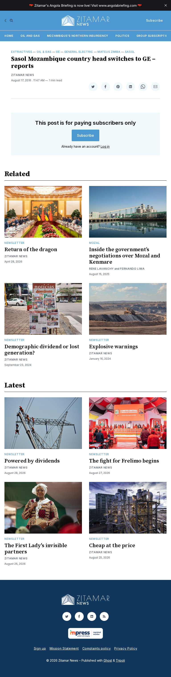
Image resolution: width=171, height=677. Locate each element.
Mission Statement (64, 648)
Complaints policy (96, 648)
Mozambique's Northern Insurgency (77, 35)
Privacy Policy (125, 648)
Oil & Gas (44, 51)
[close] (165, 5)
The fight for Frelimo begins (124, 461)
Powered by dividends (32, 461)
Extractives (21, 51)
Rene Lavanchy (101, 268)
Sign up (40, 648)
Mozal (94, 243)
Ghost (108, 660)
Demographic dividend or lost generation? (41, 349)
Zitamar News (22, 75)
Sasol (130, 51)
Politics (122, 35)
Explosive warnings (113, 346)
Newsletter (14, 243)
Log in (105, 146)
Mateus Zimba (109, 51)
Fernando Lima (132, 268)
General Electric (78, 51)
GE (58, 51)
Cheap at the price (112, 545)
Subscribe (154, 20)
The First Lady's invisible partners (35, 548)
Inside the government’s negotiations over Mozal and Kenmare (124, 255)
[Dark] (6, 20)
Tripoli (120, 660)
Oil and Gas (30, 35)
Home (8, 35)
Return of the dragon (30, 249)
